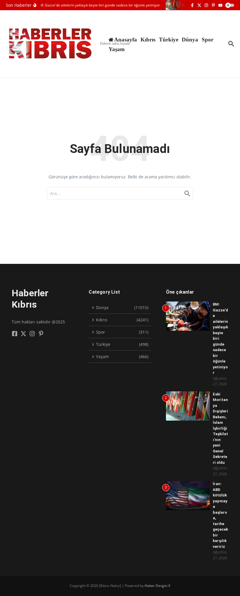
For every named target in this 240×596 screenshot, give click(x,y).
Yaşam (117, 49)
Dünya (190, 39)
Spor (207, 39)
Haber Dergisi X (157, 585)
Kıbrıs (147, 39)
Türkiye (168, 39)
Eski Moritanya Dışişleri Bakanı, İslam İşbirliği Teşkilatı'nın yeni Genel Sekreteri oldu (220, 428)
